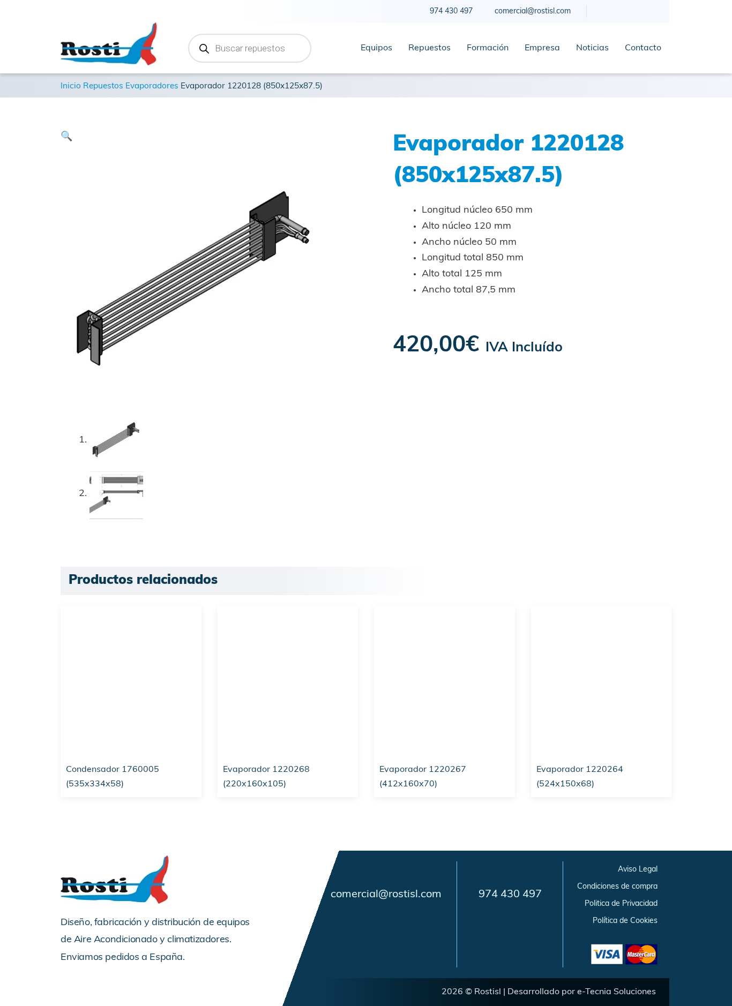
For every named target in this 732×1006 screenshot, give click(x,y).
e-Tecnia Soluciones (616, 992)
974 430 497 (510, 894)
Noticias (592, 48)
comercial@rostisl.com (386, 894)
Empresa (542, 48)
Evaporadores (151, 86)
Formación (488, 48)
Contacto (643, 48)
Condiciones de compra (617, 887)
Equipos (376, 48)
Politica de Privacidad (621, 904)
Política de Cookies (625, 921)
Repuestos (429, 48)
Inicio (71, 86)
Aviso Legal (638, 870)
